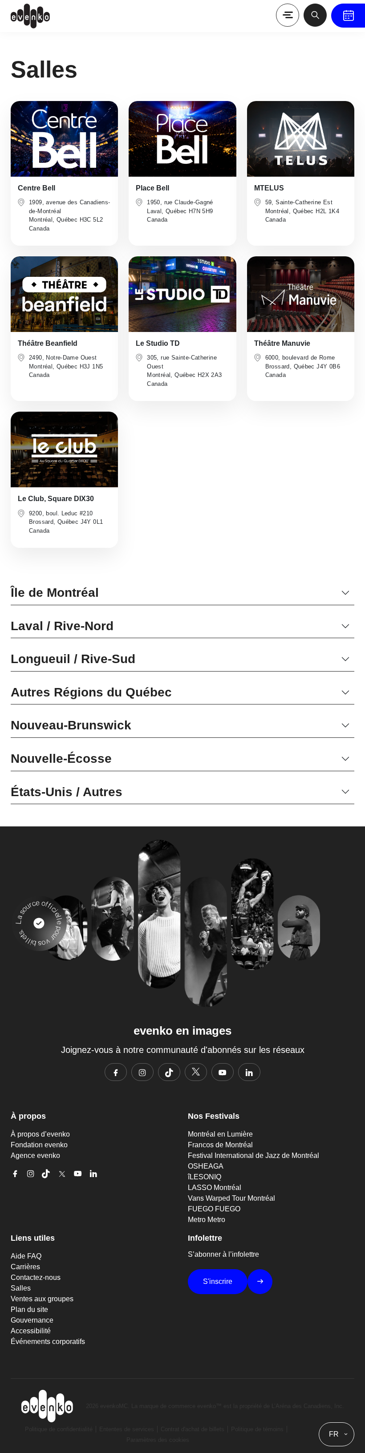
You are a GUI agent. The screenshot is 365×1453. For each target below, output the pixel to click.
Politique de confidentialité (59, 1429)
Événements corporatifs (48, 1341)
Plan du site (29, 1309)
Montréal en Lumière (220, 1134)
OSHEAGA (205, 1166)
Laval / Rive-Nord (62, 626)
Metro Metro (206, 1219)
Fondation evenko (39, 1145)
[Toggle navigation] (287, 15)
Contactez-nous (36, 1277)
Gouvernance (32, 1320)
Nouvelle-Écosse (61, 758)
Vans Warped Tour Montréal (231, 1198)
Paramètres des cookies (157, 1440)
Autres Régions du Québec (91, 692)
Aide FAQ (26, 1256)
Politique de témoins (257, 1429)
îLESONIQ (204, 1177)
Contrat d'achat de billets (192, 1429)
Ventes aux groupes (42, 1299)
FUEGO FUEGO (214, 1209)
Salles (21, 1288)
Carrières (25, 1267)
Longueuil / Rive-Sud (73, 659)
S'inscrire (217, 1281)
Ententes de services (126, 1429)
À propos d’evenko (40, 1134)
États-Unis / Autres (66, 792)
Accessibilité (31, 1331)
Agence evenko (35, 1155)
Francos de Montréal (220, 1145)
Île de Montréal (55, 592)
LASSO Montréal (214, 1187)
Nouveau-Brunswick (71, 725)
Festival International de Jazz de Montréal (253, 1155)
